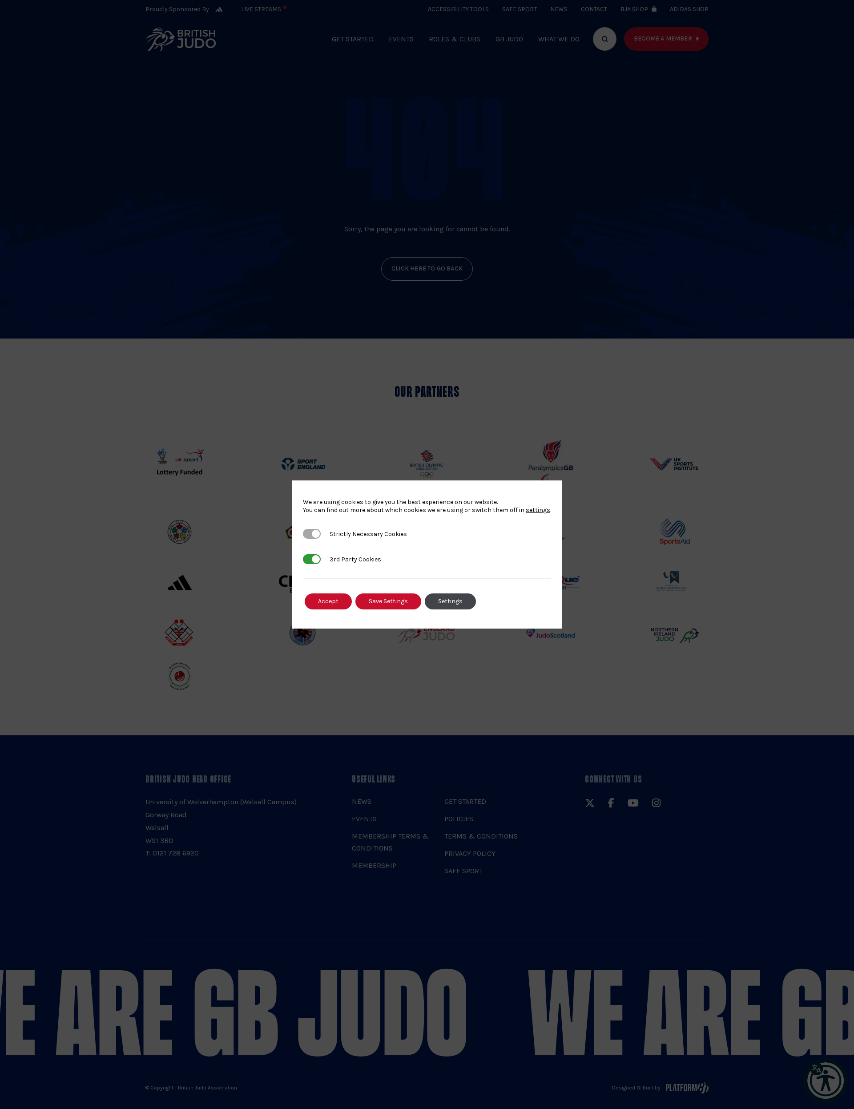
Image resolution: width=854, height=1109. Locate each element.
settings (538, 510)
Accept (328, 601)
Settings (450, 601)
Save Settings (388, 601)
